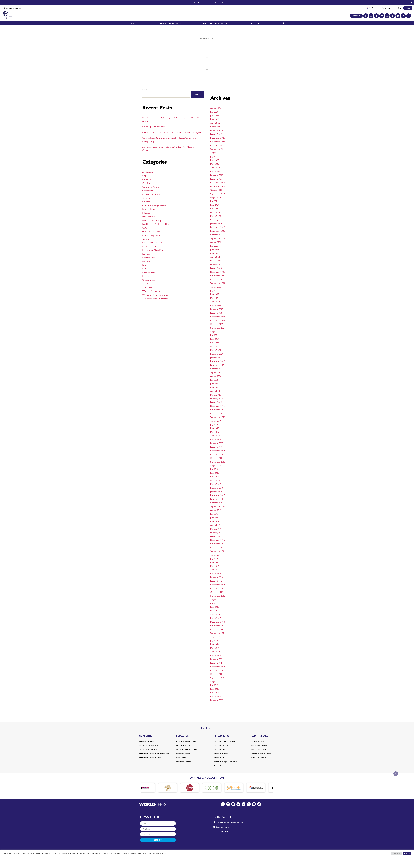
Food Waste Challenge (258, 749)
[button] (272, 788)
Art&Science (147, 171)
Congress (146, 197)
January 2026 (216, 134)
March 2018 (215, 484)
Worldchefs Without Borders (155, 298)
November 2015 (217, 588)
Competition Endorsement (148, 749)
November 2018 (217, 454)
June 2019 (214, 428)
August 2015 (216, 599)
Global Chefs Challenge (152, 242)
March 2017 (215, 528)
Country (146, 201)
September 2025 (217, 148)
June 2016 (214, 562)
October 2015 (216, 591)
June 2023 (214, 249)
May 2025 (214, 163)
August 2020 (216, 376)
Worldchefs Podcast (220, 749)
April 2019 (215, 435)
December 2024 (217, 182)
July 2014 (214, 640)
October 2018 (216, 457)
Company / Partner (150, 186)
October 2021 (216, 323)
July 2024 (214, 201)
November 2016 (217, 543)
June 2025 (214, 160)
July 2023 (214, 245)
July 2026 (214, 111)
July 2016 (214, 558)
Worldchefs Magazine (220, 745)
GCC (144, 227)
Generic (145, 238)
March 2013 (215, 696)
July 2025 (214, 156)
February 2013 (216, 699)
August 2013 (216, 681)
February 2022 (216, 308)
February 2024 (216, 219)
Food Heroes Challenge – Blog (155, 223)
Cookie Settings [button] (396, 853)
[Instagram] (371, 15)
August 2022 (216, 286)
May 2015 (214, 610)
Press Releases (148, 272)
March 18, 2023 (208, 38)
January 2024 (216, 223)
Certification (147, 183)
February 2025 (216, 174)
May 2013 (214, 692)
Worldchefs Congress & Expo (155, 294)
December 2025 (217, 137)
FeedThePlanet (148, 216)
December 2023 (217, 227)
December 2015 (217, 584)
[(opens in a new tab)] (152, 787)
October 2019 (216, 413)
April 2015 (215, 614)
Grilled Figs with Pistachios (153, 126)
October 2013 (216, 673)
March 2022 (215, 305)
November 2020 (217, 364)
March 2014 (215, 655)
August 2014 (216, 636)
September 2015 (217, 595)
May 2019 (214, 431)
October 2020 (216, 368)
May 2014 (214, 647)
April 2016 (215, 569)
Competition (147, 190)
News (144, 264)
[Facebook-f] (365, 15)
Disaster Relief (148, 209)
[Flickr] (397, 15)
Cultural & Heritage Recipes (154, 205)
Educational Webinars (183, 761)
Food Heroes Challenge (259, 745)
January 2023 (216, 268)
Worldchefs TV (218, 757)
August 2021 (216, 331)
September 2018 (217, 461)
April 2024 (215, 212)
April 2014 (215, 651)
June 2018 (214, 472)
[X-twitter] (387, 15)
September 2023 (217, 238)
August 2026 (216, 107)
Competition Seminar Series (148, 745)
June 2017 (214, 517)
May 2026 (214, 119)
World (145, 283)
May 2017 (214, 521)
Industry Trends (149, 246)
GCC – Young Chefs (151, 235)
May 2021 (214, 342)
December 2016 (217, 539)
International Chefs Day (152, 250)
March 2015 (215, 618)
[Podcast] (392, 15)
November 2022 (217, 275)
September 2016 (217, 551)
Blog (144, 175)
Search (144, 89)
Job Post (146, 253)
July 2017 (214, 513)
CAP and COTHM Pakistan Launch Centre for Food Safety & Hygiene (171, 132)
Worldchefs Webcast (220, 753)
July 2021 (214, 335)
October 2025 (216, 145)
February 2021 (216, 353)
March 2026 (215, 126)
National (146, 261)
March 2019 (215, 439)
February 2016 (216, 577)
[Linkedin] (376, 15)
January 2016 (216, 580)
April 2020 (215, 390)
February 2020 (216, 398)
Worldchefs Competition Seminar (150, 757)
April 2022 (215, 301)
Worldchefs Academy (151, 290)
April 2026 (215, 122)
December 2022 (217, 271)
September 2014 (217, 632)
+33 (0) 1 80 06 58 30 (223, 831)
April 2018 (215, 480)
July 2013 (214, 685)
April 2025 (215, 167)
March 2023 (215, 260)
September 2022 (217, 282)
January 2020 (216, 402)
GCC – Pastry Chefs (151, 231)
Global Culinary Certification (186, 741)
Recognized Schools (183, 745)
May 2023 (214, 253)
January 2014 (216, 662)
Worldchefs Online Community (224, 741)
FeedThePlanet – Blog (151, 220)
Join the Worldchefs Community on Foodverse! (207, 2)
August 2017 (216, 510)
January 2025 (216, 178)
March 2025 (215, 171)
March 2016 (215, 573)
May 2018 (214, 476)
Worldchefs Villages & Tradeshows (225, 761)
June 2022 (214, 294)
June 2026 (214, 115)
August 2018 (216, 465)
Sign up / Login (386, 8)
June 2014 (214, 644)
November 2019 (217, 409)
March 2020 (215, 394)
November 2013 (217, 670)
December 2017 (217, 495)
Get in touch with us (222, 827)
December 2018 (217, 450)
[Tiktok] (403, 15)
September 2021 (217, 327)
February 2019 (216, 443)
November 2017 (217, 498)
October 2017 (216, 502)
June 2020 (214, 383)
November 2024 (217, 186)
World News (148, 287)
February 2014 (216, 658)
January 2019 (216, 446)
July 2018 (214, 469)
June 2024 (214, 204)
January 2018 (216, 491)
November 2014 (217, 625)
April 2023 (215, 256)
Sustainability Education (259, 741)
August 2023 (216, 241)
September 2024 (217, 193)
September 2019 (217, 417)
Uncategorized (148, 279)
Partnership (147, 268)
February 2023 (216, 264)
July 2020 (214, 379)
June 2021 (214, 338)
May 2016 (214, 565)
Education (146, 212)
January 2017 (216, 536)
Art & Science (181, 757)
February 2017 (216, 532)
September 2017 (217, 506)
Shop (399, 8)
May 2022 (214, 297)
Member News (149, 257)
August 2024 (216, 197)
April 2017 (215, 524)
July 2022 (214, 290)
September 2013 (217, 677)
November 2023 (217, 230)
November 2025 (217, 141)
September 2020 (217, 372)
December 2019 (217, 405)
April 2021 (215, 346)
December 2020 (217, 361)
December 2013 (217, 666)
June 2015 (214, 606)
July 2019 (214, 424)
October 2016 (216, 547)
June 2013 (214, 688)
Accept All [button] (407, 853)
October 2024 (216, 189)
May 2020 (214, 387)
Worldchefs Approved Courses (186, 749)
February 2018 (216, 487)
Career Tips (147, 179)
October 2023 (216, 234)
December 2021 (217, 316)
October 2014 (216, 629)
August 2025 (216, 152)
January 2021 (216, 357)
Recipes (145, 276)
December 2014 (217, 621)
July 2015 (214, 603)
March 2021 (215, 349)
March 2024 (215, 215)
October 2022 (216, 279)
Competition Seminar (151, 194)
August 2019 (216, 420)
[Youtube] (381, 15)
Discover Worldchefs (13, 8)
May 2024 (214, 208)
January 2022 (216, 312)
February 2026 (216, 130)
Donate (407, 8)
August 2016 (216, 554)
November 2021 (217, 320)
